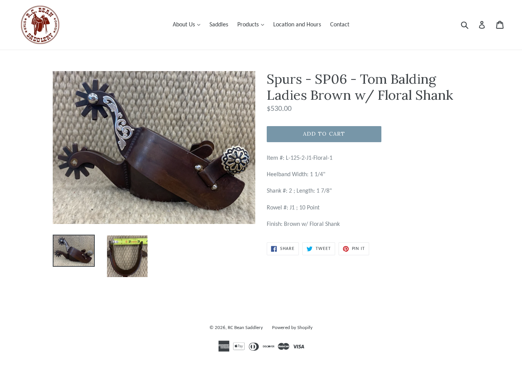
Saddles (218, 25)
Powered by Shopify (292, 327)
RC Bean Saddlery (245, 327)
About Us (188, 24)
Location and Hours (297, 25)
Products (252, 24)
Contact (339, 25)
